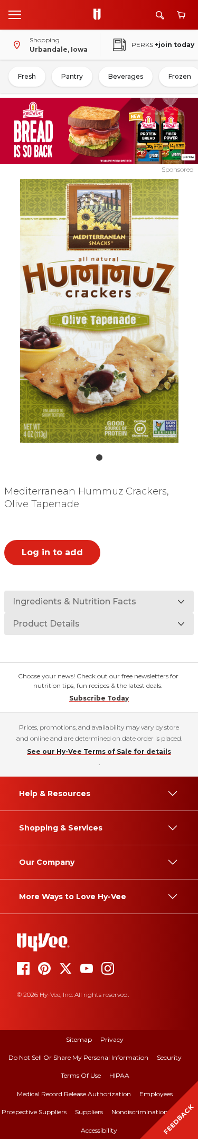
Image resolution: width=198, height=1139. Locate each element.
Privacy (112, 1039)
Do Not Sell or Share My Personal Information (78, 1057)
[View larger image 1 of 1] (99, 311)
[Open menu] (14, 14)
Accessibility (99, 1130)
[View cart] (181, 15)
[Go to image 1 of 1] (99, 457)
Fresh (27, 76)
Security (169, 1057)
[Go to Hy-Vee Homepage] (99, 14)
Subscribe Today (99, 698)
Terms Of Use (81, 1075)
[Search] (160, 15)
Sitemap (79, 1039)
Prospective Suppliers (34, 1112)
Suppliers (89, 1112)
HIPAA (119, 1075)
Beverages (125, 76)
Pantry (72, 76)
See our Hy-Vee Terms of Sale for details (99, 751)
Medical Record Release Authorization (74, 1094)
